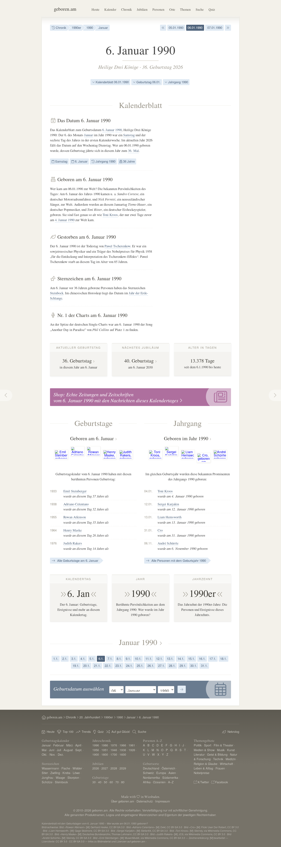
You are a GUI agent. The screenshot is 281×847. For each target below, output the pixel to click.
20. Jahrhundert (89, 717)
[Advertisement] (200, 179)
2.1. (64, 658)
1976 (113, 745)
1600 (123, 754)
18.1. (223, 658)
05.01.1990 (176, 27)
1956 (95, 750)
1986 (104, 745)
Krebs (66, 773)
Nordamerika (151, 777)
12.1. (159, 658)
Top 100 (68, 731)
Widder (77, 768)
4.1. (82, 658)
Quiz (212, 9)
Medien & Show (204, 750)
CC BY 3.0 (61, 841)
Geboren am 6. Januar (92, 438)
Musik (221, 750)
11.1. (148, 658)
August (68, 750)
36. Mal (133, 150)
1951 (104, 750)
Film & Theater (223, 745)
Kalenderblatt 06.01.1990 (112, 82)
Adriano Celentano (76, 504)
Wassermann (50, 768)
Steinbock (56, 293)
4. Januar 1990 (64, 219)
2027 (104, 768)
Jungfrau (47, 777)
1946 (113, 750)
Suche (200, 9)
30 (94, 782)
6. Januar (108, 129)
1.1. (55, 658)
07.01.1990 (214, 27)
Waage (60, 777)
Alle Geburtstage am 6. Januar (77, 560)
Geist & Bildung (217, 754)
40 (99, 782)
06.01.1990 (195, 27)
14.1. (181, 658)
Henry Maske (72, 530)
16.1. (202, 658)
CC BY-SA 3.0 (77, 841)
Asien (172, 773)
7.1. (110, 658)
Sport (207, 745)
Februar (58, 745)
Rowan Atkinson (74, 517)
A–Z (171, 782)
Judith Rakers (72, 543)
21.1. (97, 665)
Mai (44, 750)
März (69, 745)
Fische (66, 768)
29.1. (183, 665)
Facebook (221, 782)
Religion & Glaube (205, 763)
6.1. (101, 658)
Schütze (47, 782)
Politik (198, 745)
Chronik (126, 9)
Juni (51, 750)
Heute (95, 9)
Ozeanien (159, 782)
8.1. (119, 658)
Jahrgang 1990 (177, 82)
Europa (161, 773)
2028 (113, 768)
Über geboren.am (122, 801)
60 (111, 782)
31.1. (204, 665)
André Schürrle (168, 543)
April (78, 745)
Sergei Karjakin (168, 504)
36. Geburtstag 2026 (162, 66)
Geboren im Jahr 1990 (186, 438)
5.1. (91, 658)
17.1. (212, 658)
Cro (160, 530)
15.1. (191, 658)
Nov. (52, 754)
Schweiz (148, 773)
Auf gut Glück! (120, 731)
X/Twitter (203, 782)
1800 (104, 754)
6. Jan (78, 593)
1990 (89, 27)
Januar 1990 (138, 642)
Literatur (199, 754)
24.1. (129, 665)
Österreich (168, 768)
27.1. (161, 665)
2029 (123, 768)
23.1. (118, 665)
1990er (76, 27)
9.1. (128, 658)
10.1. (138, 658)
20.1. (86, 665)
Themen (185, 9)
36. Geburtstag (77, 360)
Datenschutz (145, 801)
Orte (172, 9)
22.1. (108, 665)
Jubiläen (142, 9)
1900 (95, 754)
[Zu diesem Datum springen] (182, 689)
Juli (59, 750)
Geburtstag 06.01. (148, 82)
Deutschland (151, 768)
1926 (132, 750)
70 (117, 782)
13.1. (170, 658)
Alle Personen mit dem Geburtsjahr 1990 (178, 560)
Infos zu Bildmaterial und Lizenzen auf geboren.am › (117, 841)
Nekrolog (233, 731)
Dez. (61, 754)
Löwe (76, 773)
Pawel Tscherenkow (117, 246)
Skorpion (73, 777)
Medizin (231, 759)
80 (122, 782)
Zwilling (55, 773)
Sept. (78, 750)
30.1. (193, 665)
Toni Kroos (110, 214)
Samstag (129, 135)
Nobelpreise (201, 773)
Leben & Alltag (203, 768)
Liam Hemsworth (169, 517)
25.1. (140, 665)
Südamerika (170, 777)
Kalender (110, 9)
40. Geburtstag (139, 360)
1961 (132, 745)
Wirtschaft (226, 763)
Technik (218, 759)
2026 (95, 768)
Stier (45, 773)
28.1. (172, 665)
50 (105, 782)
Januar (103, 27)
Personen (158, 9)
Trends (86, 731)
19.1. (76, 665)
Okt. (44, 754)
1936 (123, 750)
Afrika (147, 782)
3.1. (73, 658)
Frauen (220, 768)
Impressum (162, 801)
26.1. (150, 665)
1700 (113, 754)
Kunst (231, 750)
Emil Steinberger (75, 491)
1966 (123, 745)
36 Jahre (128, 161)
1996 (95, 745)
